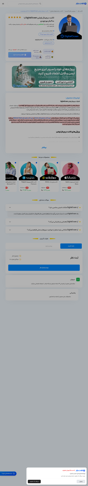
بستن (80, 481)
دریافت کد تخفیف (34, 481)
